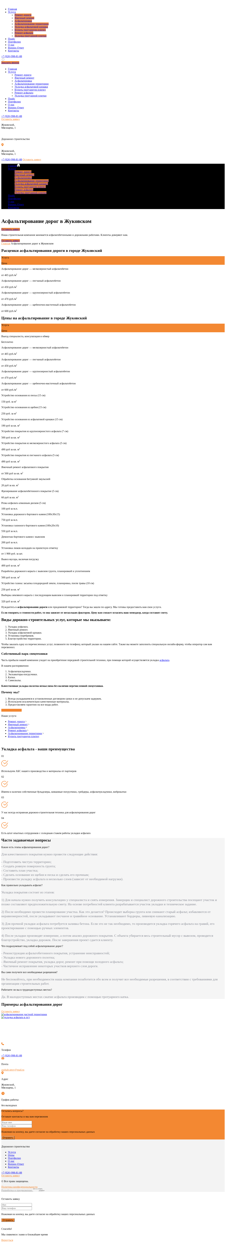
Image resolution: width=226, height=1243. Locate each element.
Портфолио (14, 41)
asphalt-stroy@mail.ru (12, 1069)
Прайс (11, 38)
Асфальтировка (23, 21)
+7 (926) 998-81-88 (11, 56)
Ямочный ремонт (24, 18)
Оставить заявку (10, 119)
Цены (11, 1155)
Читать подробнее (11, 710)
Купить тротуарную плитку (30, 29)
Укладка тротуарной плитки (30, 35)
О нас (11, 44)
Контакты (13, 50)
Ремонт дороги (23, 15)
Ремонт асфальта (24, 32)
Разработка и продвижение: (17, 1190)
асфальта (164, 660)
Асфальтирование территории (32, 23)
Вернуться (7, 1240)
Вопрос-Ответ (16, 47)
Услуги (12, 12)
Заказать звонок (10, 62)
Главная (12, 9)
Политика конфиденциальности (19, 1186)
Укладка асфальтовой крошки (31, 26)
